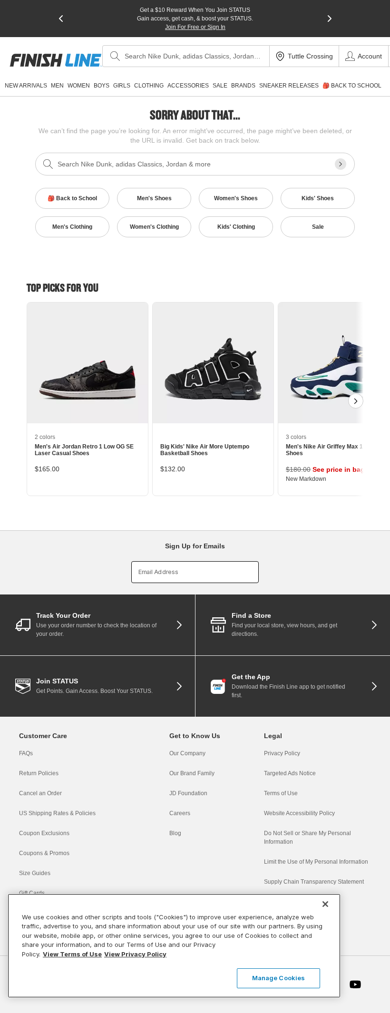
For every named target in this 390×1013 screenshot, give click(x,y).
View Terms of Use (72, 954)
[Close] (325, 904)
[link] (56, 60)
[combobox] (186, 56)
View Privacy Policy (135, 954)
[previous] (61, 18)
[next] (329, 18)
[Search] (115, 56)
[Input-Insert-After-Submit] (340, 164)
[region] (174, 946)
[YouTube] (355, 984)
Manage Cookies (278, 978)
